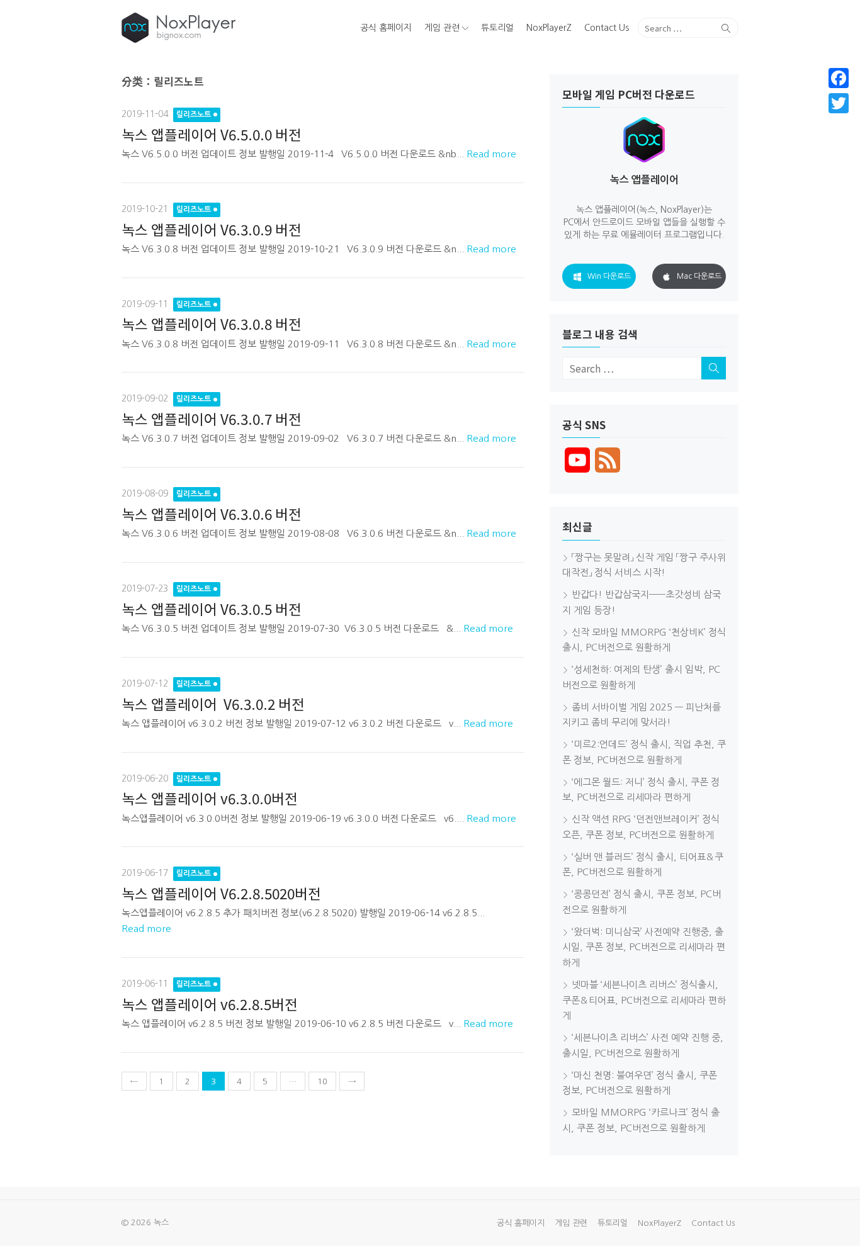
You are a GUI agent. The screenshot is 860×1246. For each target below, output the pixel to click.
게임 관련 (442, 27)
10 (322, 1081)
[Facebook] (838, 78)
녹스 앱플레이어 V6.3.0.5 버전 (212, 608)
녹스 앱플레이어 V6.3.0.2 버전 (215, 703)
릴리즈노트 (193, 114)
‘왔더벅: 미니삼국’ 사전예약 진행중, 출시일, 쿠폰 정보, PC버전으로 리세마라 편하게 (643, 947)
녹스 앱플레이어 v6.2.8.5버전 (210, 1004)
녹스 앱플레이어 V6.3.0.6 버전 (212, 513)
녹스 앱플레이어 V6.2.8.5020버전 (221, 893)
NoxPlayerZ (549, 27)
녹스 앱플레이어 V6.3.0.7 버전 (212, 418)
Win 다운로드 (609, 276)
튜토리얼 (497, 27)
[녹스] (220, 28)
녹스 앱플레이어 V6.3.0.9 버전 (212, 229)
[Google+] (838, 118)
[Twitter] (838, 103)
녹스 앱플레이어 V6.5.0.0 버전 (212, 134)
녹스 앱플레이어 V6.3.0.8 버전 (212, 323)
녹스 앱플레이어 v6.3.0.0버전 (210, 798)
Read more (491, 154)
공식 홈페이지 (386, 27)
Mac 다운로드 (699, 276)
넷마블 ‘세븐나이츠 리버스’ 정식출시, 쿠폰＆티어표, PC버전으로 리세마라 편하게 (644, 1000)
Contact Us (606, 27)
